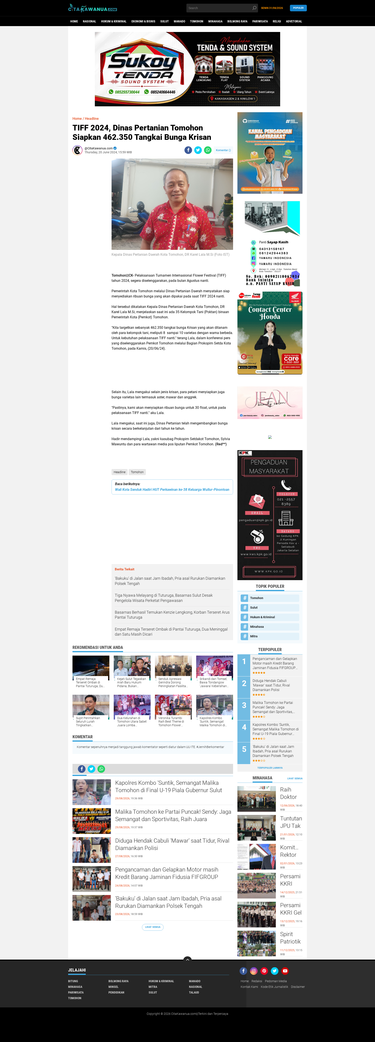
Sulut (164, 21)
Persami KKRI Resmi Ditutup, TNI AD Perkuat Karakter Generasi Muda (291, 884)
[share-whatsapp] (208, 150)
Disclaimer (298, 987)
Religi (277, 21)
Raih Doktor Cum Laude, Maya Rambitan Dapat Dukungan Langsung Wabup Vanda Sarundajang (291, 797)
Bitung (73, 981)
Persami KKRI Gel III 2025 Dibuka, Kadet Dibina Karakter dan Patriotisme (291, 913)
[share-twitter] (198, 150)
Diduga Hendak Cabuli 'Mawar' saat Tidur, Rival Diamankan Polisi (172, 844)
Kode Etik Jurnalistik (274, 987)
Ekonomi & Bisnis (143, 21)
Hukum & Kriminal (114, 21)
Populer (298, 8)
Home (74, 21)
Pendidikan (116, 992)
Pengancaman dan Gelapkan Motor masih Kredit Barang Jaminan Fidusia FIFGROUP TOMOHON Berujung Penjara (166, 877)
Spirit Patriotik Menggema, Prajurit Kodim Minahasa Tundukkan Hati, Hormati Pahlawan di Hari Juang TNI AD (291, 942)
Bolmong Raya (237, 21)
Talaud (194, 992)
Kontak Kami (249, 987)
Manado (179, 21)
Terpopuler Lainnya (270, 767)
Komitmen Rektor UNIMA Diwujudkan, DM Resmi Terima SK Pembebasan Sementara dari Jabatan (291, 855)
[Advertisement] (85, 224)
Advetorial (294, 21)
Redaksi (257, 981)
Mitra (254, 636)
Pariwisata (260, 21)
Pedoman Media (276, 981)
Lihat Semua (152, 927)
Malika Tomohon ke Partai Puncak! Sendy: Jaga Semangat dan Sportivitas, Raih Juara (173, 815)
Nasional (89, 21)
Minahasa (215, 21)
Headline (119, 472)
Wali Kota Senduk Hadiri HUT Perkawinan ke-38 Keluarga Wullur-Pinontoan (172, 490)
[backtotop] (187, 960)
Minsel (113, 987)
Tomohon (196, 21)
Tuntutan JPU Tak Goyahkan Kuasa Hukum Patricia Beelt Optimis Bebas (291, 826)
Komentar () (223, 150)
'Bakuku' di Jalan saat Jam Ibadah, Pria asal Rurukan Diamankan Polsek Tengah (168, 902)
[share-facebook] (188, 150)
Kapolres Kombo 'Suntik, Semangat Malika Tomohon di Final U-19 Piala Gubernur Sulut (168, 786)
